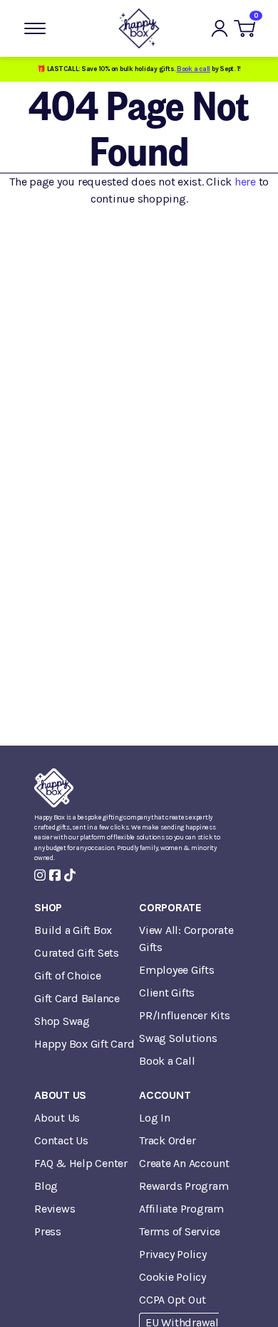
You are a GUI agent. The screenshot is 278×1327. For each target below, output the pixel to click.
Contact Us (61, 1140)
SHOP (48, 907)
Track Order (167, 1140)
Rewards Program (183, 1186)
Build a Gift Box (73, 930)
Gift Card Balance (77, 998)
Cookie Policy (172, 1277)
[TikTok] (70, 875)
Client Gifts (167, 992)
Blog (46, 1186)
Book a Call (167, 1061)
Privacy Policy (173, 1254)
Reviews (54, 1208)
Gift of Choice (67, 975)
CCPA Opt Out (172, 1299)
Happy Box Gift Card (84, 1044)
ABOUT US (60, 1095)
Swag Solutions (178, 1038)
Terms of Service (179, 1231)
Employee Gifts (177, 970)
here (245, 181)
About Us (57, 1117)
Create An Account (184, 1163)
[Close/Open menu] (35, 28)
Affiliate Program (181, 1208)
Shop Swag (62, 1021)
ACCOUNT (164, 1095)
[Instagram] (40, 875)
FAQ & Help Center (81, 1163)
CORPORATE (170, 907)
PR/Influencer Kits (184, 1015)
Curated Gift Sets (76, 953)
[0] (244, 28)
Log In (154, 1117)
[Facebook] (55, 875)
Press (47, 1231)
